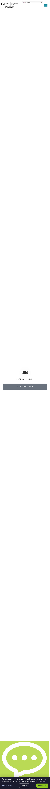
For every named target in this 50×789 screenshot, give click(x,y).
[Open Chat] (24, 760)
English (28, 2)
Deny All (24, 785)
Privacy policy (7, 785)
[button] (46, 6)
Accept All (42, 785)
